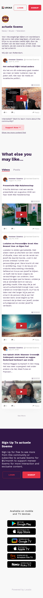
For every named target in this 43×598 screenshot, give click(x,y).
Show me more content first (14, 132)
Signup (35, 8)
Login (20, 8)
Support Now (11, 127)
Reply (37, 112)
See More (21, 416)
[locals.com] (7, 8)
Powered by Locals (21, 589)
